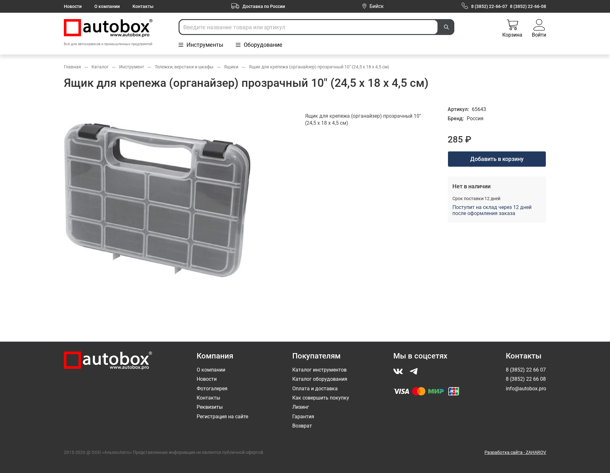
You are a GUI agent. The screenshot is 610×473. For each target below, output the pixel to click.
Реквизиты (210, 407)
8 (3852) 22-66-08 (528, 6)
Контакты (142, 6)
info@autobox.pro (526, 389)
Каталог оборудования (319, 379)
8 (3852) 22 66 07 (526, 370)
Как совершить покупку (320, 398)
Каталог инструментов (319, 370)
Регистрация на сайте (222, 417)
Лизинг (300, 407)
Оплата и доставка (315, 389)
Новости (73, 6)
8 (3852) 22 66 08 (526, 379)
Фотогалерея (212, 389)
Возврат (302, 426)
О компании (107, 6)
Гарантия (303, 417)
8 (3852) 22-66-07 (489, 6)
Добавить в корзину (497, 159)
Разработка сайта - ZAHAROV (515, 452)
